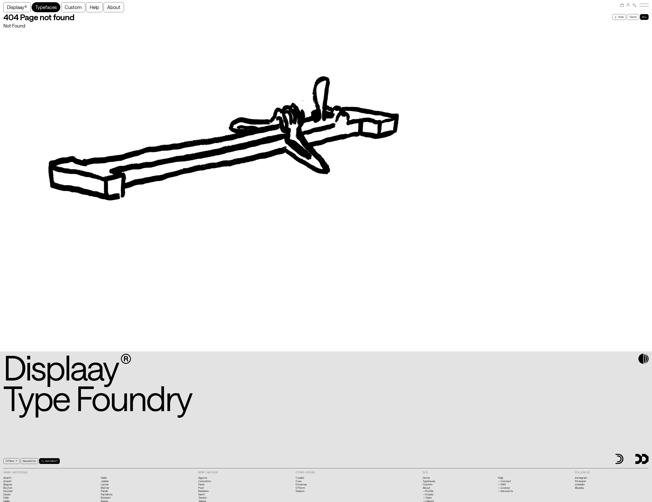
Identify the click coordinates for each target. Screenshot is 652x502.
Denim (7, 494)
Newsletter (29, 460)
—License (504, 487)
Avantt (7, 477)
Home (426, 477)
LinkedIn (580, 484)
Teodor (202, 497)
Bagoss (7, 484)
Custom (73, 7)
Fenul (201, 484)
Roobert (106, 497)
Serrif (201, 494)
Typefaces (46, 7)
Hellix (104, 477)
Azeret (7, 481)
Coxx (299, 481)
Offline (10, 460)
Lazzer (105, 484)
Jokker (105, 481)
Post (201, 487)
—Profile (428, 490)
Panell (104, 490)
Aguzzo (202, 477)
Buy (644, 16)
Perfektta (107, 494)
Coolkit (300, 477)
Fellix (6, 497)
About (113, 7)
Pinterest (580, 481)
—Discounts (505, 490)
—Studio (428, 494)
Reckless (203, 490)
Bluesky (579, 487)
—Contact (504, 481)
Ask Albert (51, 460)
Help (94, 7)
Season (300, 490)
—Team (427, 497)
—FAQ (502, 484)
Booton (7, 487)
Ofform (300, 487)
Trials (621, 16)
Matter (105, 487)
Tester (633, 16)
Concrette (204, 481)
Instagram (581, 477)
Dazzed (7, 490)
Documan (301, 484)
